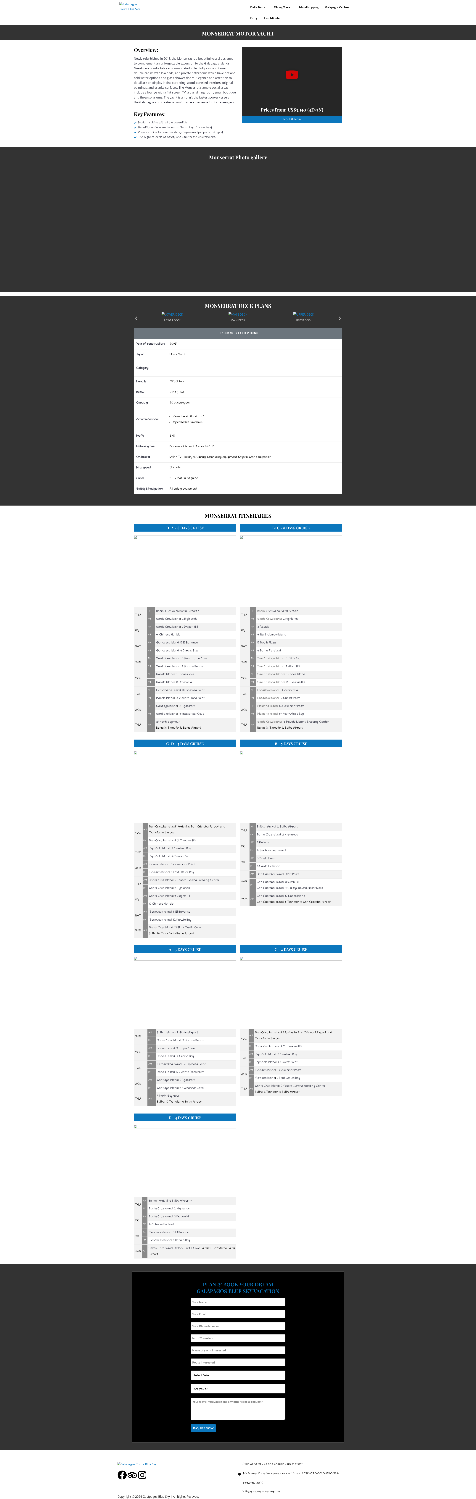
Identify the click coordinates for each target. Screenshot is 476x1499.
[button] (291, 75)
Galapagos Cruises (337, 7)
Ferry (254, 18)
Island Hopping (309, 7)
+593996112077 (252, 1483)
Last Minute (272, 18)
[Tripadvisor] (132, 1475)
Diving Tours (282, 7)
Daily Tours (257, 7)
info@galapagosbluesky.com (261, 1491)
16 (267, 728)
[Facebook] (122, 1475)
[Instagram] (142, 1475)
